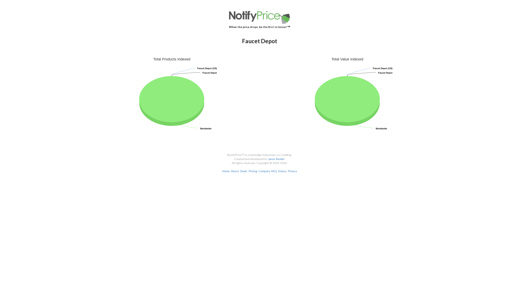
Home (226, 171)
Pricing (253, 171)
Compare (264, 171)
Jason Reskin (276, 159)
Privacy (292, 171)
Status (282, 171)
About (235, 171)
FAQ (274, 171)
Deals (243, 171)
